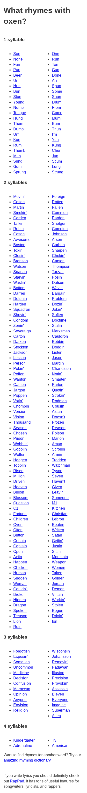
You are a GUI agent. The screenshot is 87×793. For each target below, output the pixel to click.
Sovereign (22, 331)
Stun (17, 97)
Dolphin (20, 299)
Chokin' (58, 256)
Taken (57, 573)
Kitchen (58, 508)
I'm (54, 134)
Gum (17, 167)
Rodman (59, 401)
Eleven (58, 694)
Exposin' (20, 656)
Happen (20, 562)
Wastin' (19, 283)
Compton (60, 229)
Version (19, 411)
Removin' (60, 662)
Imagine (59, 705)
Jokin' (57, 309)
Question (21, 503)
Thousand (22, 422)
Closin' (19, 256)
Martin (18, 207)
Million (19, 476)
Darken (19, 342)
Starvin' (19, 277)
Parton (57, 385)
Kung (56, 145)
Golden (58, 578)
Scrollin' (59, 449)
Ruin (17, 627)
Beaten (58, 525)
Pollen (18, 374)
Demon (58, 589)
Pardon (58, 218)
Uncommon (23, 667)
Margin (58, 363)
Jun (55, 156)
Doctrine (59, 320)
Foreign (58, 197)
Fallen (57, 207)
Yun (55, 140)
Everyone (60, 700)
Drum (56, 102)
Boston (19, 245)
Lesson (19, 358)
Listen (57, 352)
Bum (56, 124)
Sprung (19, 172)
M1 (54, 503)
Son (16, 54)
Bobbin (58, 342)
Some (57, 91)
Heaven (20, 487)
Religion (20, 710)
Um (16, 134)
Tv (54, 740)
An (54, 81)
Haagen (20, 460)
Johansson (61, 656)
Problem (59, 299)
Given (57, 487)
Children (20, 519)
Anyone (20, 700)
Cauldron (60, 336)
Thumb (19, 150)
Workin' (58, 600)
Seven (57, 476)
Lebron (58, 519)
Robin (18, 229)
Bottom (19, 288)
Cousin (58, 406)
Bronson (20, 261)
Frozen (58, 422)
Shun (56, 97)
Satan (57, 535)
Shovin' (19, 315)
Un (15, 81)
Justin (57, 546)
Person (19, 363)
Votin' (18, 401)
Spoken (20, 611)
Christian (59, 514)
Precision (60, 678)
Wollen (19, 454)
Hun (17, 86)
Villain (57, 594)
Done (56, 75)
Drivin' (57, 616)
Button (18, 535)
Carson (58, 261)
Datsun (58, 283)
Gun (55, 70)
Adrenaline (22, 746)
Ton (55, 64)
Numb (18, 107)
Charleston (61, 368)
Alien (56, 716)
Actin (17, 557)
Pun (16, 70)
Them (18, 124)
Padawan (60, 667)
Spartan (20, 272)
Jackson (20, 352)
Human (19, 573)
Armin (57, 454)
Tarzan (58, 272)
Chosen (20, 433)
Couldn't (20, 589)
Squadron (21, 309)
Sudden (20, 578)
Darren (19, 293)
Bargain (58, 293)
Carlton (19, 385)
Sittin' (56, 551)
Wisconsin (61, 651)
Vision (18, 417)
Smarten (59, 379)
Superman (61, 710)
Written (58, 530)
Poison (58, 433)
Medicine (21, 673)
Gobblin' (20, 449)
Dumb (18, 129)
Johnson (59, 234)
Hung (18, 118)
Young (18, 102)
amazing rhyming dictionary (27, 760)
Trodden (59, 460)
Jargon (19, 390)
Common (60, 213)
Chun (56, 150)
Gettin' (57, 541)
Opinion (20, 694)
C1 (15, 508)
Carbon (58, 245)
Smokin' (20, 213)
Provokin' (60, 683)
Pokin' (18, 368)
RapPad (17, 781)
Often (17, 530)
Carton (19, 336)
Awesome (21, 240)
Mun (17, 156)
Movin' (18, 197)
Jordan (58, 584)
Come (57, 113)
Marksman (61, 331)
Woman (20, 584)
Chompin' (21, 406)
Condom (20, 320)
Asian (57, 411)
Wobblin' (20, 444)
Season (20, 428)
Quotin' (58, 390)
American (60, 746)
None (18, 59)
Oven (17, 525)
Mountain (60, 557)
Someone (60, 498)
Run (55, 59)
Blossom (20, 498)
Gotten (19, 202)
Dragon (19, 605)
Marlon (58, 438)
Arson (57, 240)
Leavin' (58, 492)
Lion (17, 621)
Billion (18, 492)
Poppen (20, 395)
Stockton (20, 347)
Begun (57, 611)
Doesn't (58, 417)
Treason (20, 616)
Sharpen (59, 250)
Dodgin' (58, 347)
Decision (21, 678)
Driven (19, 481)
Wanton (19, 379)
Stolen (57, 605)
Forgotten (21, 651)
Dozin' (57, 304)
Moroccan (21, 689)
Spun (56, 86)
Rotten (57, 202)
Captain (20, 546)
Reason (58, 428)
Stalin (57, 325)
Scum (57, 161)
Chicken (20, 568)
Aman (57, 444)
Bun (16, 91)
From (56, 107)
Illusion (58, 673)
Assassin (60, 689)
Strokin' (58, 395)
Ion (54, 621)
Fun (16, 64)
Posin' (57, 277)
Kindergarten (24, 740)
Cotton (19, 234)
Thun (56, 129)
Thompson (61, 266)
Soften (57, 315)
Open (18, 551)
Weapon (59, 562)
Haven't (58, 481)
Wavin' (57, 288)
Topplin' (20, 465)
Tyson (57, 471)
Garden (19, 218)
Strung (57, 172)
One (55, 54)
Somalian (21, 662)
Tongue (19, 113)
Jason (57, 358)
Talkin (18, 223)
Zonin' (18, 325)
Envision (20, 705)
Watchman (61, 465)
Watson (19, 266)
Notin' (57, 374)
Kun (16, 140)
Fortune (20, 514)
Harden (19, 304)
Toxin (17, 250)
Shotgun (59, 223)
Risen (18, 471)
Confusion (22, 683)
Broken (19, 594)
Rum (17, 145)
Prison (18, 438)
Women (58, 568)
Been (17, 75)
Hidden (19, 600)
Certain (19, 541)
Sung (17, 161)
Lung (56, 167)
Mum (56, 118)
